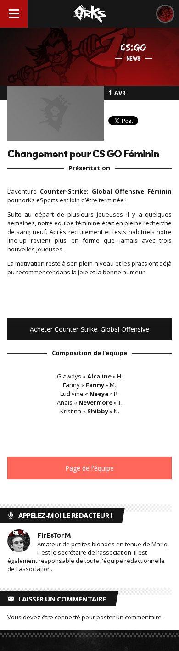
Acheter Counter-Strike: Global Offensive (89, 329)
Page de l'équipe (89, 468)
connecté (67, 617)
